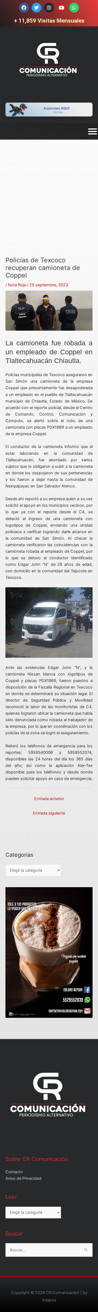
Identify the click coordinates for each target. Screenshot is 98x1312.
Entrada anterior (49, 798)
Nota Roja (17, 284)
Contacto (14, 1171)
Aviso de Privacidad (23, 1178)
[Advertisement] (49, 207)
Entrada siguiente (49, 813)
